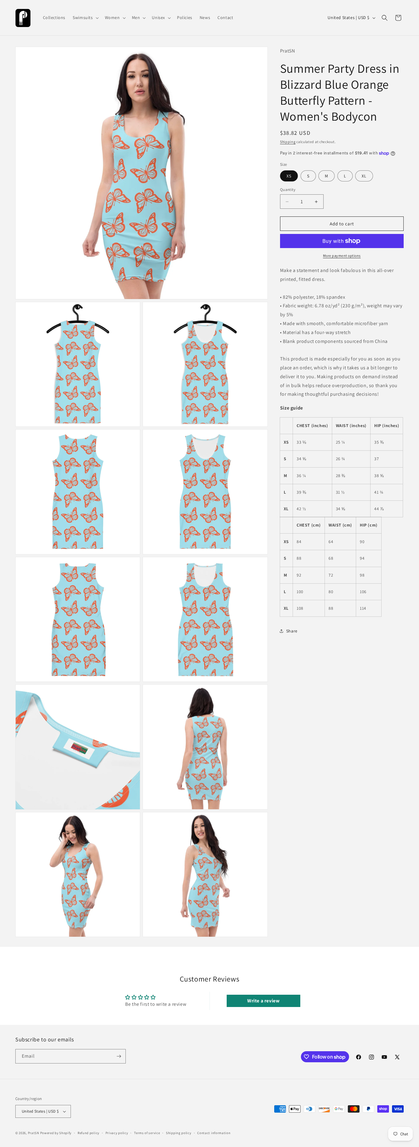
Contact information (213, 1132)
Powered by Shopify (56, 1133)
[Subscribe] (118, 1056)
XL (364, 176)
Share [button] (292, 631)
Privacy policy (117, 1132)
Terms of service (147, 1132)
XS (288, 176)
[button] (85, 17)
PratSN (33, 1133)
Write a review (263, 1000)
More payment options (342, 255)
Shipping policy (178, 1132)
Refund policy (88, 1132)
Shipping (288, 141)
